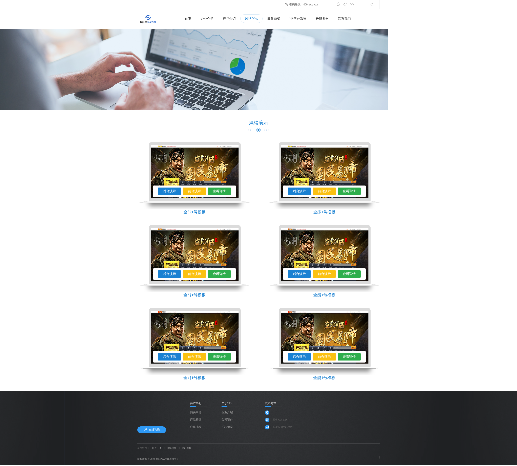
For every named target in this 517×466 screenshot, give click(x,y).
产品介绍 (229, 18)
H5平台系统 (297, 18)
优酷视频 (172, 447)
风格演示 (251, 18)
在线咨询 (154, 429)
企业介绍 (207, 18)
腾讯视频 (186, 447)
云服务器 (322, 18)
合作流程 (195, 426)
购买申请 (195, 412)
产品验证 (195, 419)
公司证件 (227, 419)
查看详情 (219, 191)
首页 (188, 18)
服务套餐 (273, 18)
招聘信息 (227, 426)
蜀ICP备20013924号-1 (167, 459)
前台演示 (194, 191)
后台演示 (169, 191)
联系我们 (344, 18)
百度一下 (157, 447)
